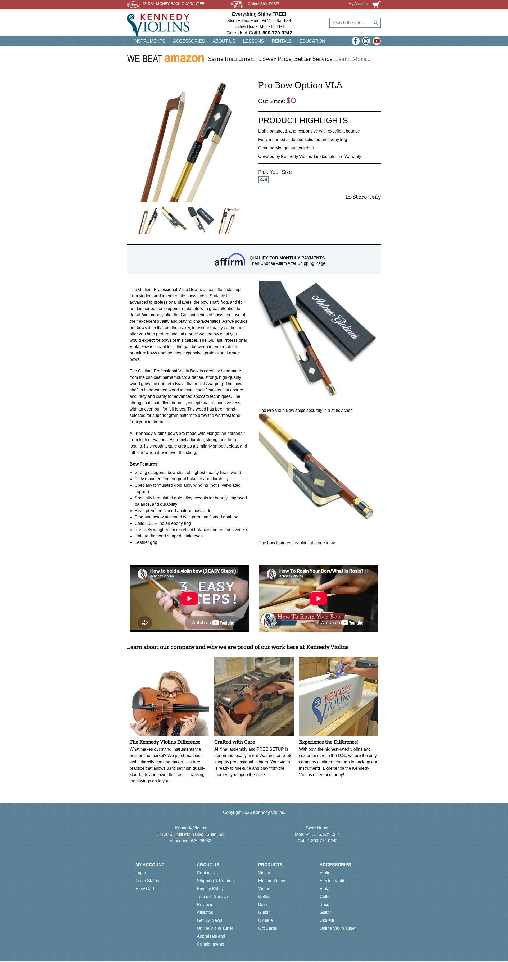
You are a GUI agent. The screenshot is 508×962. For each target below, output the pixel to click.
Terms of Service (212, 896)
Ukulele (265, 920)
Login (140, 872)
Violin (325, 872)
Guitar (264, 912)
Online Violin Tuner (215, 928)
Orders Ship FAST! (263, 4)
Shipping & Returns (215, 880)
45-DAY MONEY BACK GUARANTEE (173, 4)
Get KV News (209, 920)
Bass (263, 904)
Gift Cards (267, 928)
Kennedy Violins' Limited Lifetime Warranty (321, 156)
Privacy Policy (210, 888)
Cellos (264, 896)
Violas (264, 888)
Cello (325, 896)
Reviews (205, 904)
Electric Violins (272, 880)
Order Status (147, 880)
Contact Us (207, 872)
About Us (208, 865)
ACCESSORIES (189, 41)
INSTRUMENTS (149, 41)
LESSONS (253, 41)
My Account (149, 865)
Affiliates (205, 912)
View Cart (144, 888)
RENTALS (282, 41)
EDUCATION (312, 41)
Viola (324, 888)
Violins (264, 872)
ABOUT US (224, 41)
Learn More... (352, 58)
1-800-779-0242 (322, 840)
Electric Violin (333, 880)
